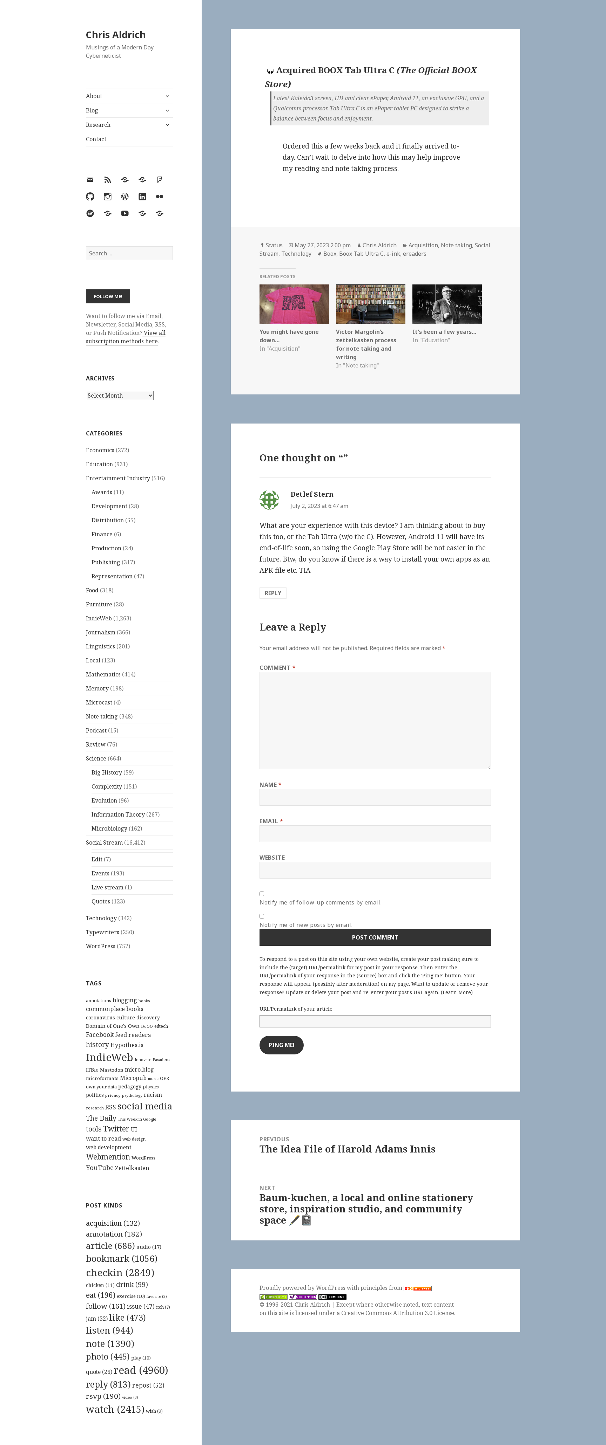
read (141, 1370)
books (144, 1000)
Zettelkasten (132, 1168)
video (130, 1397)
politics (95, 1095)
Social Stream (104, 842)
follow (106, 1306)
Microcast (99, 702)
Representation (112, 576)
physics (151, 1086)
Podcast (96, 730)
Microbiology (109, 828)
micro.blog (139, 1069)
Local (93, 660)
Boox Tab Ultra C (361, 253)
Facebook (100, 1034)
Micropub (133, 1078)
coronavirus (100, 1017)
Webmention (108, 1157)
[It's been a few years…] (447, 304)
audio (148, 1246)
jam (97, 1318)
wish (154, 1411)
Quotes (101, 901)
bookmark (121, 1258)
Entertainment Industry (118, 478)
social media (144, 1106)
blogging (125, 1000)
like (127, 1317)
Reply (273, 593)
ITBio (92, 1069)
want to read (103, 1138)
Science (96, 758)
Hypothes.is (126, 1045)
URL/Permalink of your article (296, 1008)
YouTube (100, 1167)
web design (134, 1139)
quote (99, 1372)
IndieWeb (99, 618)
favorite (157, 1296)
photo (108, 1356)
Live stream (107, 887)
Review (96, 744)
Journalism (100, 632)
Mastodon (111, 1070)
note (110, 1343)
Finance (102, 534)
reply (108, 1384)
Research (98, 125)
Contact (96, 139)
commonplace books (114, 1009)
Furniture (99, 604)
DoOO (147, 1026)
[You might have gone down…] (294, 304)
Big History (107, 772)
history (97, 1044)
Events (100, 873)
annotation (114, 1234)
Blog (92, 110)
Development (109, 506)
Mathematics (103, 674)
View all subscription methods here (126, 337)
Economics (100, 450)
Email (271, 821)
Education (99, 464)
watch (115, 1409)
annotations (98, 1000)
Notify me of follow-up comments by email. (321, 902)
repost (148, 1385)
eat (100, 1295)
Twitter (116, 1128)
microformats (102, 1078)
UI (134, 1129)
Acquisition (423, 245)
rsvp (103, 1396)
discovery (148, 1017)
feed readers (133, 1035)
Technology (101, 918)
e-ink (393, 253)
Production (106, 548)
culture (125, 1017)
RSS (110, 1107)
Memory (97, 688)
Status (274, 245)
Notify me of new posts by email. (306, 925)
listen (109, 1330)
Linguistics (100, 646)
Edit (97, 859)
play (141, 1358)
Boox (329, 253)
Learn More (457, 992)
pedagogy (129, 1086)
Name (271, 785)
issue (141, 1306)
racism (153, 1095)
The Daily (101, 1118)
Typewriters (102, 932)
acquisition (113, 1223)
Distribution (108, 520)
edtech (161, 1026)
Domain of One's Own (113, 1026)
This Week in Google (137, 1119)
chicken (100, 1285)
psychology (132, 1095)
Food (92, 590)
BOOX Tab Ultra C (356, 70)
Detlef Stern (312, 494)
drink (132, 1284)
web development (109, 1147)
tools (94, 1129)
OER (164, 1078)
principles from (382, 1288)
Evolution (104, 800)
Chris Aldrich (116, 34)
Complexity (107, 786)
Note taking (102, 716)
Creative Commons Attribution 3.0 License (397, 1313)
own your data (101, 1086)
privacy (113, 1095)
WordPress (100, 946)
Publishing (106, 562)
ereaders (414, 253)
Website (272, 857)
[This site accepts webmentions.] (303, 1296)
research (95, 1107)
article (110, 1245)
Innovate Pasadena (152, 1059)
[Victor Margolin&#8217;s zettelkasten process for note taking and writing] (370, 304)
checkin (120, 1272)
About (94, 96)
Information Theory (118, 814)
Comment (278, 668)
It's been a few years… (444, 332)
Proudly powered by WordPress (303, 1288)
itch (163, 1307)
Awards (102, 492)
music (153, 1078)
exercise (131, 1296)
